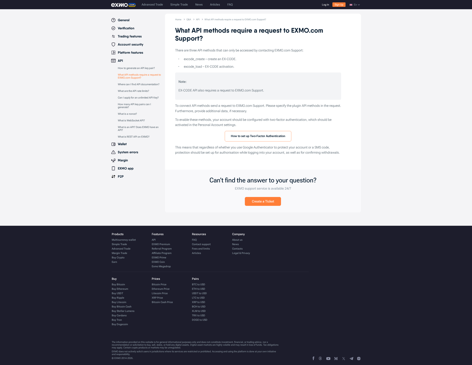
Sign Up (339, 4)
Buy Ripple (118, 297)
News (199, 4)
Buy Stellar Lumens (123, 311)
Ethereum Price (161, 289)
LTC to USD (198, 297)
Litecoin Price (160, 293)
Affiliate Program (161, 253)
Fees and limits (201, 248)
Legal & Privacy (241, 253)
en (355, 4)
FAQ (230, 4)
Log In (325, 4)
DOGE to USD (199, 320)
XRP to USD (198, 302)
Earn (114, 262)
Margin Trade (119, 253)
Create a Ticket (263, 201)
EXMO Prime (159, 257)
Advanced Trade (152, 4)
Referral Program (162, 248)
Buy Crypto (118, 257)
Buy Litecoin (119, 302)
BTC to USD (198, 284)
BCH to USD (199, 306)
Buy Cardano (119, 315)
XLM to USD (199, 311)
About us (237, 239)
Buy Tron (117, 320)
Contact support (201, 244)
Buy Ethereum (120, 289)
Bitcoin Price (159, 284)
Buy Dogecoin (120, 324)
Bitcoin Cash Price (162, 302)
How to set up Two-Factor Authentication (258, 136)
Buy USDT (117, 293)
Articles (215, 4)
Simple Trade (179, 4)
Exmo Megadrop (161, 266)
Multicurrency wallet (124, 239)
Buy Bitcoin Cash (121, 306)
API (154, 239)
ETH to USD (198, 289)
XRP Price (157, 297)
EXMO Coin (158, 262)
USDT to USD (199, 293)
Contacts (237, 248)
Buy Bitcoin (118, 284)
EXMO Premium (161, 244)
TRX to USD (198, 315)
